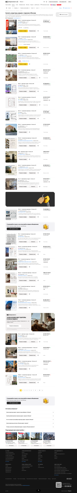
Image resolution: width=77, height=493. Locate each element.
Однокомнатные (8, 470)
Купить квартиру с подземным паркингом (61, 470)
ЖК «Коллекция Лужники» (22, 39)
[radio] (23, 390)
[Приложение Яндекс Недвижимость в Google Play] (67, 486)
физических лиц (14, 329)
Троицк (39, 458)
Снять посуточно (41, 467)
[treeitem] (8, 5)
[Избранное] (44, 2)
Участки (55, 458)
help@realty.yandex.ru (26, 485)
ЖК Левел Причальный (22, 56)
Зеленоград (40, 455)
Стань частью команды (21, 478)
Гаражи (55, 452)
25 (39, 390)
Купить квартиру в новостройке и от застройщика (63, 473)
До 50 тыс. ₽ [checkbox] (17, 200)
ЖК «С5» (19, 113)
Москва (23, 452)
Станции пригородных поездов (27, 465)
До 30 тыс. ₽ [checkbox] (10, 200)
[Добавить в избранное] (38, 31)
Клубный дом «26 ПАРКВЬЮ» (23, 167)
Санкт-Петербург (25, 453)
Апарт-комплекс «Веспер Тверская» (24, 350)
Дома (55, 455)
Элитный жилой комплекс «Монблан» (24, 302)
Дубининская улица (21, 127)
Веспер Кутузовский (21, 377)
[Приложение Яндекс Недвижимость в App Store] (65, 486)
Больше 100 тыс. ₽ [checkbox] (11, 203)
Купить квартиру (57, 465)
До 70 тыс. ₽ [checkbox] (23, 200)
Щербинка (40, 452)
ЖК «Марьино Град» (21, 154)
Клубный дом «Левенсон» (22, 275)
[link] (70, 2)
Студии (7, 465)
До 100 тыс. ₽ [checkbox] (31, 200)
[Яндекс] (70, 490)
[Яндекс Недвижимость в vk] (67, 478)
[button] (46, 2)
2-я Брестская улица (9, 455)
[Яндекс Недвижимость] (12, 2)
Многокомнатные (9, 467)
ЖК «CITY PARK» (21, 363)
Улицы (23, 468)
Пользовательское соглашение (32, 478)
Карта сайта (54, 478)
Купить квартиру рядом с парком (60, 467)
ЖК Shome (20, 336)
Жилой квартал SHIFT (21, 211)
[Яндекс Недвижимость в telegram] (71, 478)
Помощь (49, 478)
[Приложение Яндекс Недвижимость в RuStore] (70, 486)
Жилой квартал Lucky (21, 249)
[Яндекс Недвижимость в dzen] (69, 478)
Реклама (14, 478)
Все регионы (24, 470)
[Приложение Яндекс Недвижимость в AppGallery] (68, 486)
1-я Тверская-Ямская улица (10, 453)
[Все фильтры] (7, 8)
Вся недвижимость (9, 478)
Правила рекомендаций (42, 478)
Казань (23, 458)
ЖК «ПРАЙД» (20, 99)
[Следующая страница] (42, 390)
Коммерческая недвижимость (59, 453)
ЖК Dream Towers (21, 236)
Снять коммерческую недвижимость (60, 468)
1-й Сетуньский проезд (9, 452)
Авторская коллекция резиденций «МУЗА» (25, 140)
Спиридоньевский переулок (23, 72)
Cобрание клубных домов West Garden (24, 261)
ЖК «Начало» (20, 86)
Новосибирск (24, 455)
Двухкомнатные (8, 468)
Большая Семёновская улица (23, 181)
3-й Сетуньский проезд (9, 458)
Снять (39, 465)
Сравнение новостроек (26, 467)
